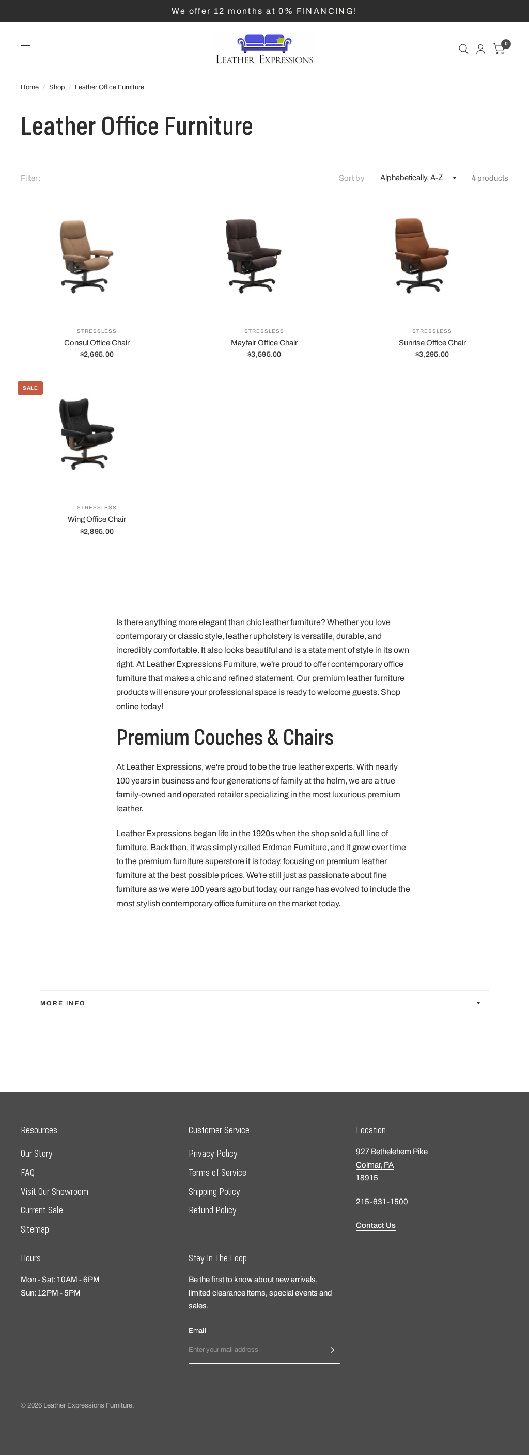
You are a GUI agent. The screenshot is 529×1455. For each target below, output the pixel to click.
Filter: (30, 178)
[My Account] (480, 49)
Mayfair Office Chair (264, 343)
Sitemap (35, 1229)
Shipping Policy (214, 1191)
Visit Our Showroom (54, 1191)
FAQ (28, 1172)
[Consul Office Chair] (97, 257)
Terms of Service (217, 1172)
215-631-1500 (382, 1201)
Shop (57, 87)
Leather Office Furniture (109, 87)
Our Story (37, 1153)
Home (30, 87)
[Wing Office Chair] (97, 433)
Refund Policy (213, 1210)
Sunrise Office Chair (432, 343)
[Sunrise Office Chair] (432, 257)
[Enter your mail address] (330, 1350)
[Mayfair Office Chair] (265, 257)
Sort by (352, 178)
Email (197, 1330)
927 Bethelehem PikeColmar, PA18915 (392, 1164)
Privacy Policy (213, 1153)
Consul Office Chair (97, 343)
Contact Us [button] (376, 1225)
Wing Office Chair (97, 519)
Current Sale (42, 1210)
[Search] (463, 49)
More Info (63, 1003)
